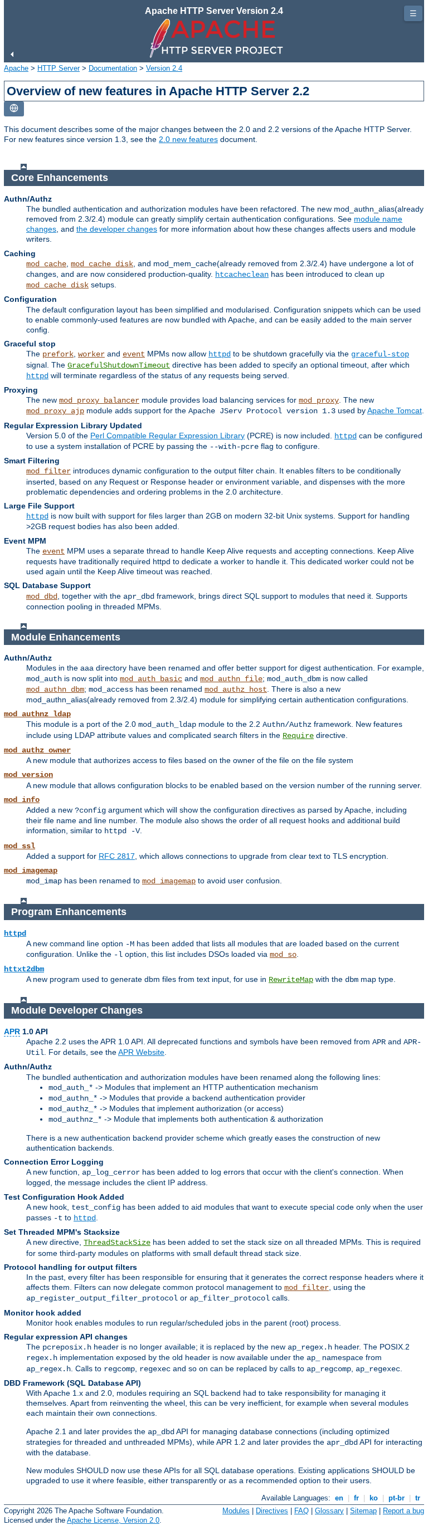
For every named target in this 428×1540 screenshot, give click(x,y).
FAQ (301, 1511)
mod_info (22, 799)
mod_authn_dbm (55, 689)
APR (12, 1031)
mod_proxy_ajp (55, 411)
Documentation (113, 68)
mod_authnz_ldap (37, 714)
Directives (272, 1511)
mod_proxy (319, 400)
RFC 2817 (117, 856)
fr (356, 1498)
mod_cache (46, 264)
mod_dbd (41, 596)
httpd (219, 354)
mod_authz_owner (37, 750)
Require (298, 735)
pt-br (396, 1498)
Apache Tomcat (394, 410)
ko (373, 1498)
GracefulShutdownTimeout (118, 365)
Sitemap (363, 1511)
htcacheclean (242, 274)
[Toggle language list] (14, 108)
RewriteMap (291, 979)
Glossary (329, 1511)
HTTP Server (58, 68)
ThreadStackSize (117, 1242)
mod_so (283, 954)
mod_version (28, 774)
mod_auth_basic (151, 678)
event (134, 354)
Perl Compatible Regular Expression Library (167, 435)
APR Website (141, 1052)
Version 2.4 (164, 68)
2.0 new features (188, 139)
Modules (236, 1511)
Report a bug (403, 1511)
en (339, 1498)
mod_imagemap (30, 870)
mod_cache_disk (102, 264)
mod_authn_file (231, 678)
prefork (58, 354)
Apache (16, 68)
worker (91, 354)
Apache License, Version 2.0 (113, 1520)
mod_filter (48, 471)
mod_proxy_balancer (99, 400)
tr (417, 1498)
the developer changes (116, 228)
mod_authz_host (236, 689)
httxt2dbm (24, 969)
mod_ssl (19, 846)
